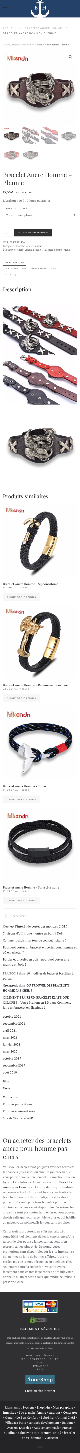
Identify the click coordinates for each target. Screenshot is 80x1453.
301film (9, 1432)
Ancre (20, 249)
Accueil (6, 44)
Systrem (28, 1407)
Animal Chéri (66, 1417)
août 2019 (10, 1072)
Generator (70, 1412)
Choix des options (21, 597)
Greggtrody (10, 985)
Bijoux (28, 249)
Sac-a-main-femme (32, 1412)
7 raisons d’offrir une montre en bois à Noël (33, 933)
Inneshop (9, 1412)
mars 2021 (10, 1037)
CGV (40, 1362)
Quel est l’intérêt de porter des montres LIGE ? (35, 926)
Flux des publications (17, 1104)
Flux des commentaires (19, 1111)
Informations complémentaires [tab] (30, 268)
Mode (67, 249)
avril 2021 (10, 1030)
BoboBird (47, 1417)
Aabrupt (54, 1412)
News (6, 1088)
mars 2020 (10, 1051)
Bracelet (38, 249)
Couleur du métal (17, 208)
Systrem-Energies (18, 1427)
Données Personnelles (40, 1359)
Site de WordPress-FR (18, 1118)
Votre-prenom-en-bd (46, 1432)
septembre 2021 (14, 1023)
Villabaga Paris (15, 1422)
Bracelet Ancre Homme (23, 44)
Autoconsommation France (53, 1427)
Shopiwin (43, 1407)
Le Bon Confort (27, 1417)
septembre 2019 (14, 1065)
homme (58, 249)
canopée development (44, 1422)
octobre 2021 (12, 1016)
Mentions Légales (40, 1355)
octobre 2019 (12, 1058)
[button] (5, 9)
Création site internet (40, 1391)
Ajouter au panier (33, 232)
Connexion (10, 1097)
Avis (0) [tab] (11, 274)
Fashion (48, 249)
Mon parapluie (63, 1407)
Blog (6, 1081)
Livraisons (40, 1366)
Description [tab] (14, 262)
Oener (9, 1417)
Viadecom (51, 1438)
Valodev (23, 1432)
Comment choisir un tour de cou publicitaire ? (35, 940)
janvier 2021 (11, 1044)
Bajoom (67, 1422)
